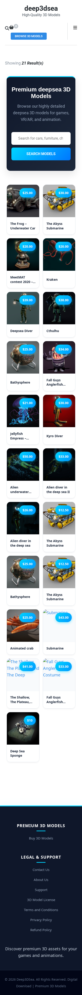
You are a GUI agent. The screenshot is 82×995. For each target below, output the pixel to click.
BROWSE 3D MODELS (29, 36)
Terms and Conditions (41, 909)
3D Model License (41, 899)
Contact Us (41, 869)
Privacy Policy (41, 919)
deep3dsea (41, 8)
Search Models (41, 154)
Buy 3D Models (41, 838)
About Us (41, 879)
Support (41, 889)
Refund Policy (41, 929)
